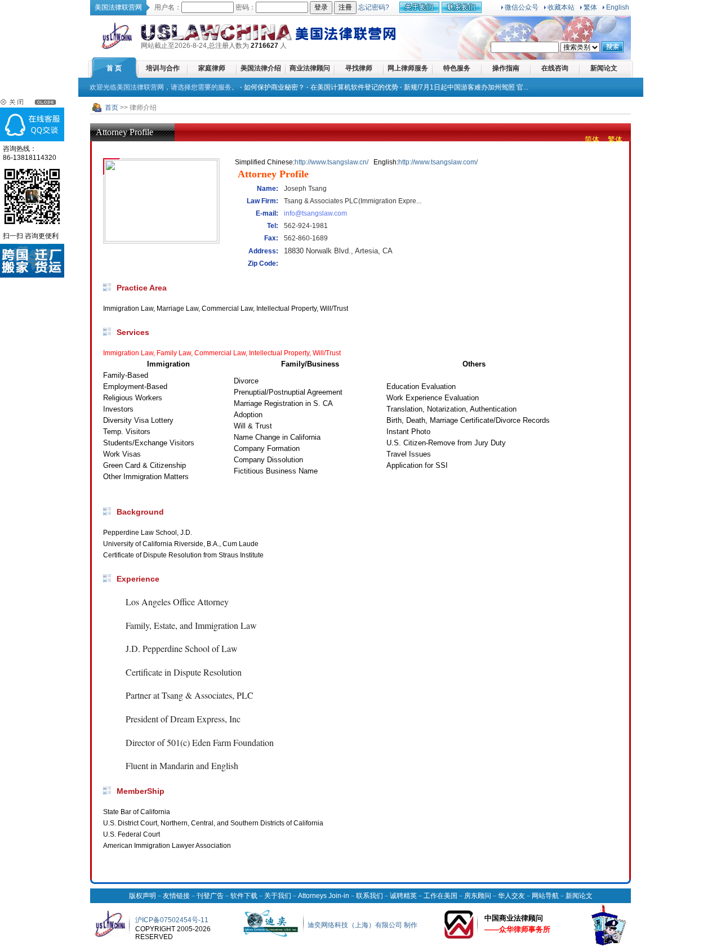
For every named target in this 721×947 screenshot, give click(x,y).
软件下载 (243, 896)
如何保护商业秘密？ (274, 87)
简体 (592, 139)
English (617, 7)
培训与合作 (163, 68)
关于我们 (277, 896)
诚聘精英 (403, 896)
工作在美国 (440, 896)
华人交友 (511, 896)
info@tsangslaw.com (315, 213)
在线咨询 (554, 68)
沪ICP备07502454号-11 (171, 920)
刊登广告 (210, 896)
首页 (111, 107)
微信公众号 (521, 7)
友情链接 (176, 896)
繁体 (590, 7)
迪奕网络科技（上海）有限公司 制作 (362, 925)
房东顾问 (477, 896)
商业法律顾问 (310, 68)
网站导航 (545, 896)
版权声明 (142, 896)
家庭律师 (211, 68)
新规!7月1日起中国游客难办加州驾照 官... (466, 87)
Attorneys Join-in (323, 896)
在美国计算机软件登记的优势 (354, 87)
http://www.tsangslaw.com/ (438, 162)
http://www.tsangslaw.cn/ (331, 162)
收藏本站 (561, 7)
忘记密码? (373, 7)
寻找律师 (358, 68)
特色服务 (456, 68)
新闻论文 (603, 68)
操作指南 (505, 68)
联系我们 (369, 896)
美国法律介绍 (261, 68)
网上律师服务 (408, 68)
